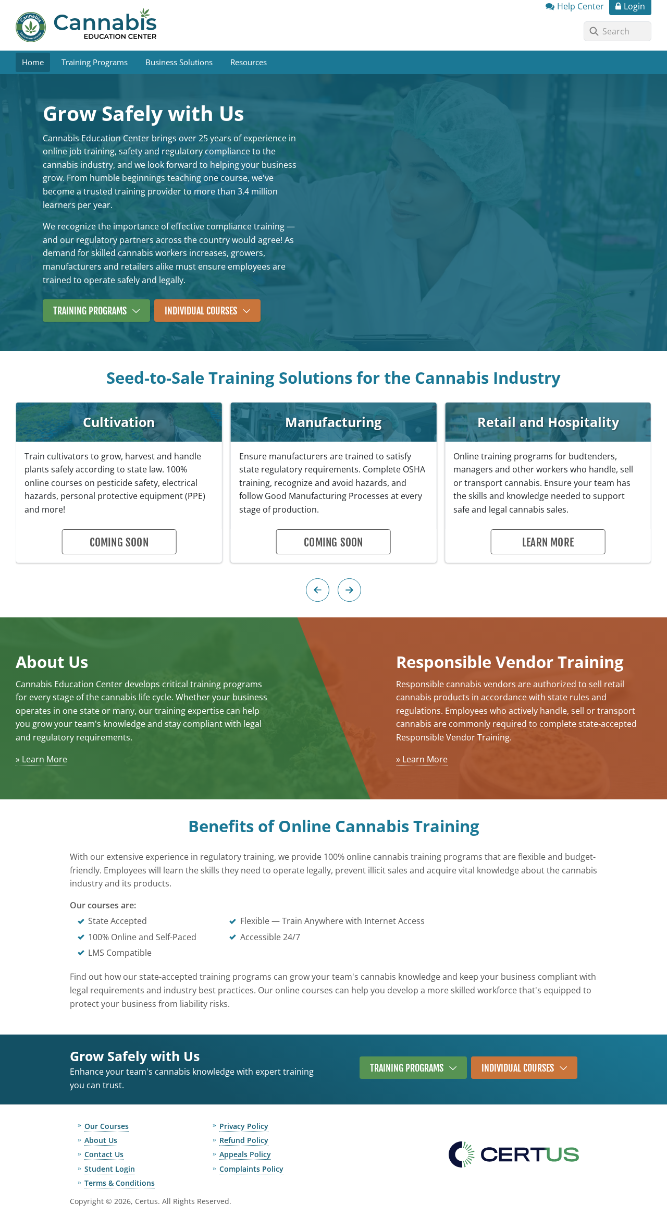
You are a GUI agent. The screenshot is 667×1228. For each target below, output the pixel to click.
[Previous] (317, 590)
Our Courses (106, 1126)
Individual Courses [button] (201, 311)
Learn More (548, 542)
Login (634, 6)
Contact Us (103, 1154)
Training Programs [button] (94, 62)
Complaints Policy (251, 1169)
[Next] (349, 590)
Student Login (109, 1169)
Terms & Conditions (119, 1183)
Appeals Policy (245, 1154)
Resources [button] (248, 62)
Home (33, 62)
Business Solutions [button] (179, 62)
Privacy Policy (243, 1126)
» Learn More (41, 759)
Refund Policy (243, 1140)
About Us (100, 1140)
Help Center (580, 6)
